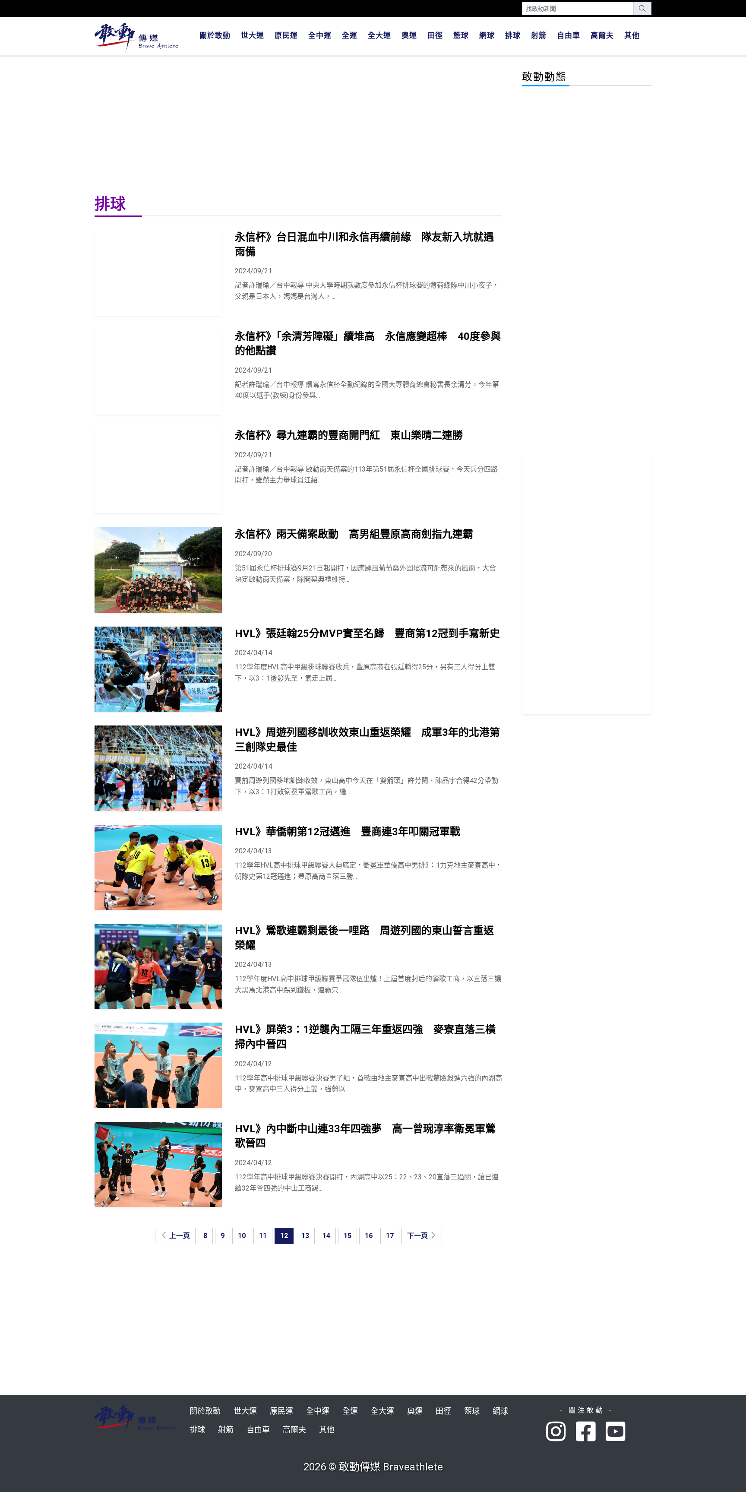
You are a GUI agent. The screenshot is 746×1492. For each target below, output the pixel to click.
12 (284, 1236)
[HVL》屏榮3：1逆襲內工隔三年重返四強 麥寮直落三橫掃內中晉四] (158, 1065)
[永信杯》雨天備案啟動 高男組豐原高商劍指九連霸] (158, 569)
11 (263, 1236)
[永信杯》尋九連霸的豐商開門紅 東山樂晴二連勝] (158, 470)
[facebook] (591, 1432)
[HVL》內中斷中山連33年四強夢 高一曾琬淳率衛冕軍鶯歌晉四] (158, 1164)
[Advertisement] (298, 124)
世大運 (252, 35)
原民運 (286, 35)
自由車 (568, 35)
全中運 (320, 35)
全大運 (379, 35)
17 (390, 1236)
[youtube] (617, 1432)
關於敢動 (215, 35)
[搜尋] (642, 8)
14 (326, 1236)
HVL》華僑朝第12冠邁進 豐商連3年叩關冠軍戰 (347, 832)
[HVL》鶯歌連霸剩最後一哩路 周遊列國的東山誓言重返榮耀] (158, 966)
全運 (349, 35)
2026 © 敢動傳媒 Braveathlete (373, 1467)
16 (369, 1236)
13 (305, 1236)
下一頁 (418, 1236)
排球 (513, 35)
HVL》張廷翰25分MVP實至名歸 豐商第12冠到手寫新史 (367, 633)
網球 (487, 35)
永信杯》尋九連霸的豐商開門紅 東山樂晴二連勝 (349, 435)
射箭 (539, 35)
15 (347, 1236)
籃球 (461, 35)
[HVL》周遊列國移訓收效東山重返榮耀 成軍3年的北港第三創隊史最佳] (158, 768)
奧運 (409, 35)
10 (242, 1236)
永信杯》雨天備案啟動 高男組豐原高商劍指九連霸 (354, 534)
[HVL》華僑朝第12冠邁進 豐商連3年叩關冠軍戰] (158, 867)
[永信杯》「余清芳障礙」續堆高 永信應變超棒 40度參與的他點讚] (158, 372)
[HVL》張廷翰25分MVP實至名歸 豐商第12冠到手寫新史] (158, 669)
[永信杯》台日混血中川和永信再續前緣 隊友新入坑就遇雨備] (158, 272)
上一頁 (179, 1236)
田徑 (435, 35)
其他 (632, 35)
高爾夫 (602, 35)
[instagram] (561, 1432)
